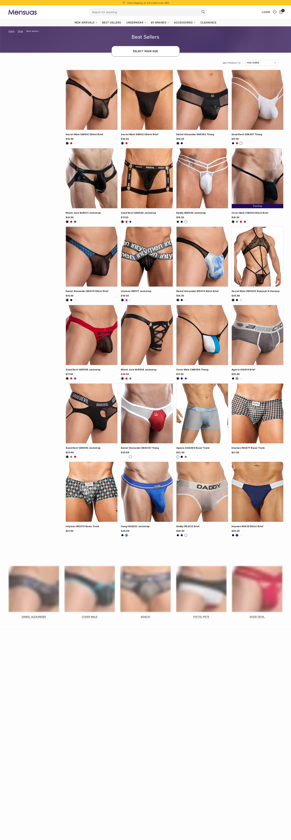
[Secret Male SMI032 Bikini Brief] (147, 100)
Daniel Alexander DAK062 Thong (195, 134)
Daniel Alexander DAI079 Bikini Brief (87, 291)
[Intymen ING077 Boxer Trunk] (257, 413)
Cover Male (90, 616)
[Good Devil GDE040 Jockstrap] (147, 178)
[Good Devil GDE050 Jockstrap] (92, 413)
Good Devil (257, 616)
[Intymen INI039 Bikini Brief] (257, 492)
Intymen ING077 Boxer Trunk (248, 448)
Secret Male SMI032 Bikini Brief (139, 134)
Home (11, 31)
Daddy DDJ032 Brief (188, 526)
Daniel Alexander (34, 616)
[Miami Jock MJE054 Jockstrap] (147, 335)
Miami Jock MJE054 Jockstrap (138, 370)
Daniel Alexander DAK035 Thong (140, 448)
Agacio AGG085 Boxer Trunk (193, 448)
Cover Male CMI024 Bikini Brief (250, 213)
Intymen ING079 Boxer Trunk (82, 526)
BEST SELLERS (111, 22)
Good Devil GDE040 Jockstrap (138, 213)
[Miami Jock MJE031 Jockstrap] (92, 178)
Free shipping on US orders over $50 (148, 3)
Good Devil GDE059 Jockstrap (83, 370)
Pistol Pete (201, 616)
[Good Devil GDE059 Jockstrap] (92, 335)
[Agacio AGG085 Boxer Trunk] (202, 413)
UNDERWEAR (134, 22)
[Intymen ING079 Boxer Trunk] (92, 492)
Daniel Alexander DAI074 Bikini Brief (197, 291)
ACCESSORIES (183, 22)
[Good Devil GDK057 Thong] (257, 100)
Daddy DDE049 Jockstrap (191, 213)
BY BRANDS (159, 22)
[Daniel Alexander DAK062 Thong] (202, 100)
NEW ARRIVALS (85, 22)
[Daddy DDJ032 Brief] (202, 492)
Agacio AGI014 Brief (243, 370)
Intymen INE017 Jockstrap (136, 291)
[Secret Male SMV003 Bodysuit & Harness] (257, 257)
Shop (20, 31)
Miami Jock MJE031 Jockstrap (83, 213)
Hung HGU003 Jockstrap (135, 526)
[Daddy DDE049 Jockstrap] (202, 178)
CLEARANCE (208, 22)
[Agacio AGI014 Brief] (257, 335)
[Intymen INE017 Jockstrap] (147, 257)
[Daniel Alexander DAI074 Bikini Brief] (202, 257)
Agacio (145, 616)
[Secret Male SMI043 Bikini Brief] (92, 100)
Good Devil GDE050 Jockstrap (83, 448)
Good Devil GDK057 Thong (247, 134)
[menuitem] (86, 22)
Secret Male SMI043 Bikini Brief (84, 134)
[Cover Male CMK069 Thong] (202, 335)
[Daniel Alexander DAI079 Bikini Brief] (92, 257)
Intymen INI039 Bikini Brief (247, 526)
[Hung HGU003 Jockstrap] (147, 492)
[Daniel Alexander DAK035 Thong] (147, 413)
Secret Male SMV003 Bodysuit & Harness (256, 291)
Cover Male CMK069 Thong (192, 370)
